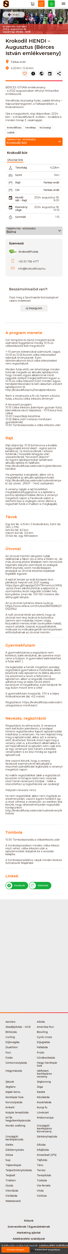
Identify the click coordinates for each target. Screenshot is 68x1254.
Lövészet (43, 1112)
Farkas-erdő (51, 182)
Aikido (41, 1021)
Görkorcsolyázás (16, 1062)
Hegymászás (13, 1070)
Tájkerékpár (13, 1165)
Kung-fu (42, 1107)
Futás (9, 1057)
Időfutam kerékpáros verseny (44, 1073)
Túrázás (42, 1180)
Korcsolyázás (13, 1102)
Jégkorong (44, 1081)
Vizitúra (42, 1195)
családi (11, 132)
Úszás (9, 1185)
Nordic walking (15, 1125)
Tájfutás (42, 1160)
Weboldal (43, 885)
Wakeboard (12, 1201)
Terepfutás (44, 1175)
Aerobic (10, 1021)
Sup (8, 1160)
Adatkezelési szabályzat (29, 1238)
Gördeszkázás (46, 1057)
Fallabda (42, 1047)
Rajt (17, 182)
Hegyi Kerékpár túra (47, 1064)
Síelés (9, 1144)
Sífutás (41, 1144)
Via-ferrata (43, 1185)
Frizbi (40, 1052)
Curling (10, 1037)
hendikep (30, 127)
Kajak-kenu (12, 1091)
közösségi (45, 127)
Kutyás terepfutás (17, 1112)
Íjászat (9, 1081)
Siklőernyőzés (14, 1149)
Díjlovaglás (12, 1042)
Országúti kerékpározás (14, 1138)
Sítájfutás (43, 1149)
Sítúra (9, 1154)
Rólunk (29, 1220)
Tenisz (41, 1170)
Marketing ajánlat (29, 1232)
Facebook (19, 885)
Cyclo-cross (44, 1037)
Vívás (40, 1190)
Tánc (40, 1165)
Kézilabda (43, 1097)
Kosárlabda (44, 1102)
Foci (8, 1052)
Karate (41, 1091)
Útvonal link (15, 160)
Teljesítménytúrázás (18, 1170)
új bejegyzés (34, 308)
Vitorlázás (11, 1190)
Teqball (10, 1175)
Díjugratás (43, 1042)
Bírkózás (11, 1032)
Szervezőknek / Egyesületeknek (29, 1226)
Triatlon (10, 1180)
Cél (17, 190)
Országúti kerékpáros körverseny (44, 1128)
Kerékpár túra (14, 1097)
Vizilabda (11, 1195)
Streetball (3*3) (46, 1154)
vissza (16, 14)
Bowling (42, 1032)
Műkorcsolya (45, 1117)
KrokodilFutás (28, 251)
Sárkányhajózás (47, 1136)
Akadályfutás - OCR (18, 1026)
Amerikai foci (45, 1026)
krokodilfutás (14, 127)
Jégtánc (10, 1086)
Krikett (10, 1107)
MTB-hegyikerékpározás (18, 1119)
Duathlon (11, 1047)
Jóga (40, 1086)
